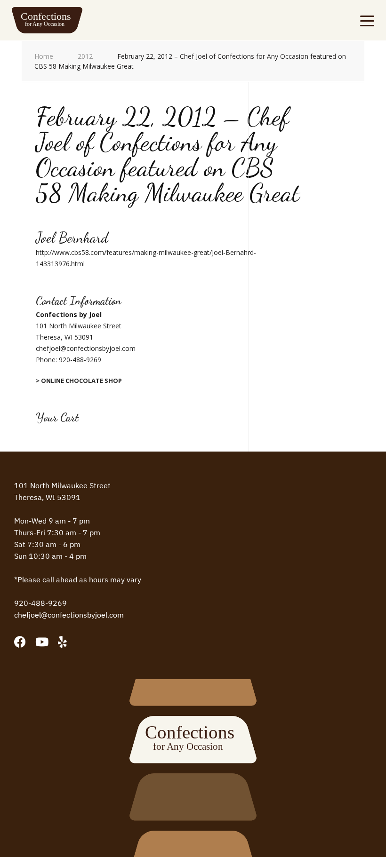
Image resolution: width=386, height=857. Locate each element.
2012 (85, 56)
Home (43, 56)
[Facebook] (20, 642)
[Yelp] (62, 642)
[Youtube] (41, 642)
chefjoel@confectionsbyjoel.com (69, 614)
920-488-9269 (80, 359)
